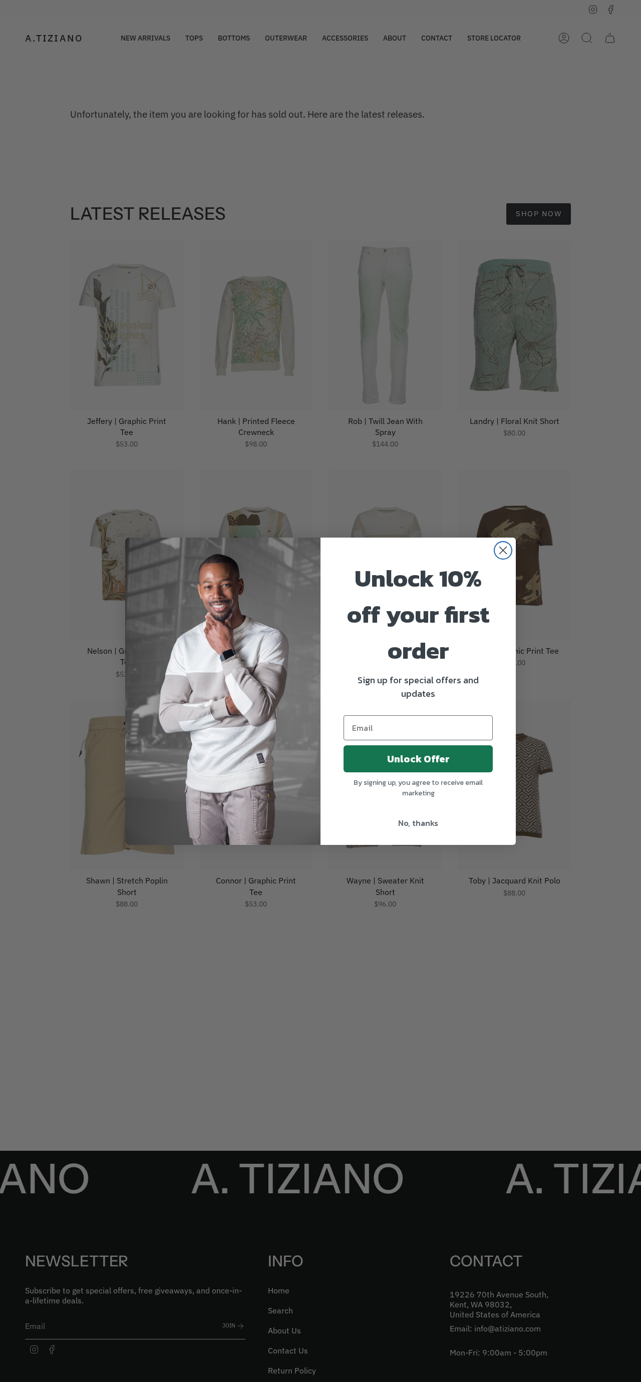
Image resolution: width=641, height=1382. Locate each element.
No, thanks (418, 823)
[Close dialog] (503, 550)
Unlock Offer (418, 758)
